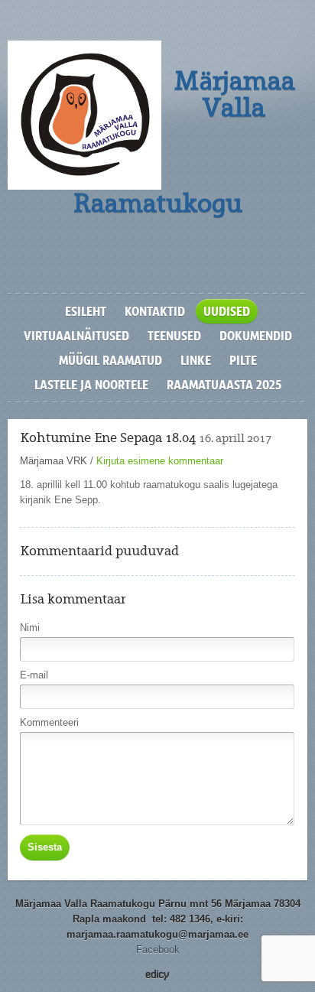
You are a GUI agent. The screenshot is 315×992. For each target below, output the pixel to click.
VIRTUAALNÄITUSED (76, 335)
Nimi (30, 627)
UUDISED (226, 311)
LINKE (195, 360)
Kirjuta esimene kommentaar (159, 461)
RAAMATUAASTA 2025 (224, 384)
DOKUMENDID (255, 335)
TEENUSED (174, 335)
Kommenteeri (49, 722)
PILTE (243, 360)
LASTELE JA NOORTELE (91, 384)
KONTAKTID (155, 311)
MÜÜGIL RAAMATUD (110, 360)
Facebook (158, 949)
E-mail (34, 675)
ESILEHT (85, 311)
